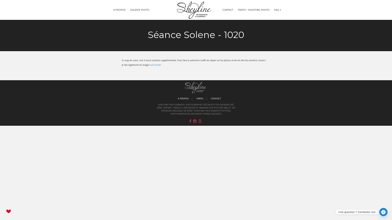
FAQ (276, 10)
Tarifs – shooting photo (254, 10)
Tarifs (199, 98)
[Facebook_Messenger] (383, 212)
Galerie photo (139, 10)
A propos (119, 10)
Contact (227, 10)
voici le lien (156, 64)
